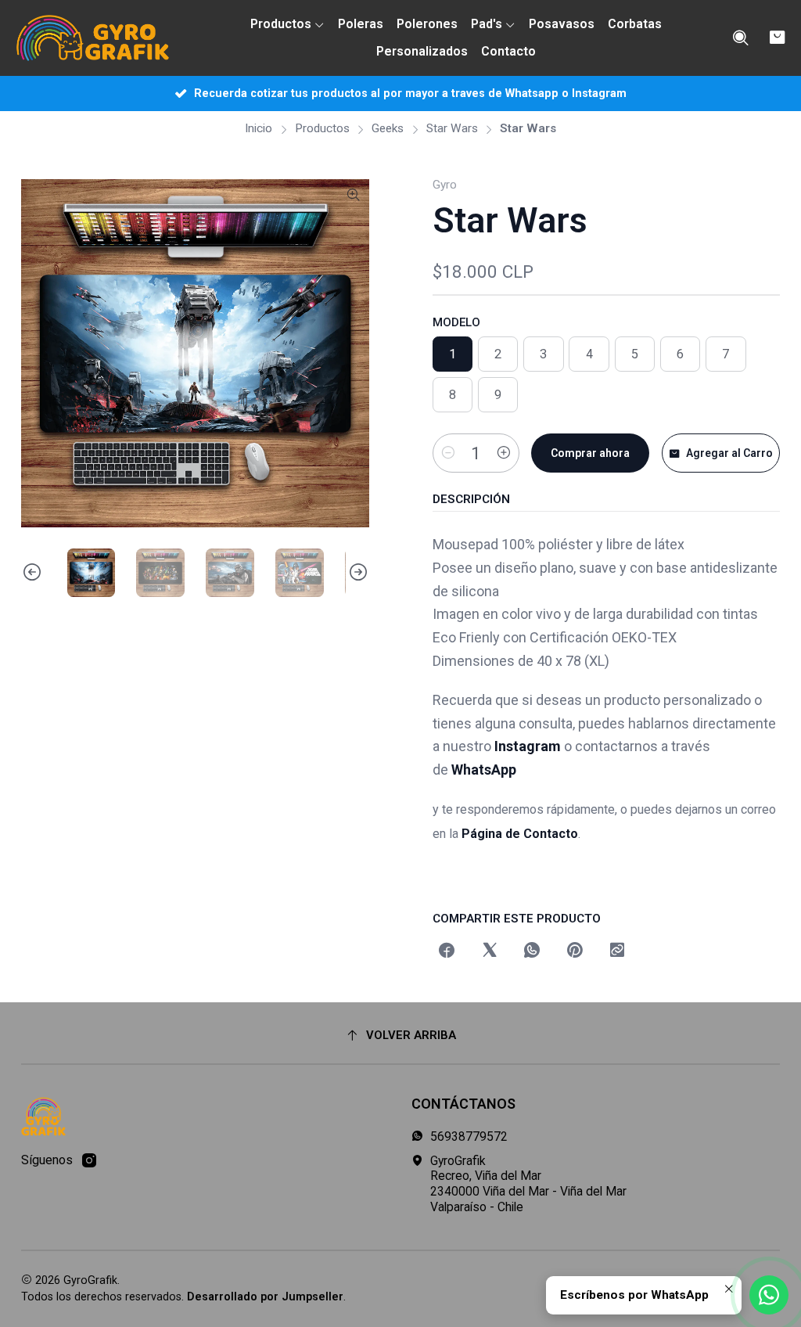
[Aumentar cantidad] (504, 453)
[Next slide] (357, 572)
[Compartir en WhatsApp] (532, 951)
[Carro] (777, 38)
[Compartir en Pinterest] (575, 951)
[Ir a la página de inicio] (92, 38)
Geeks (388, 129)
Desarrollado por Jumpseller (265, 1297)
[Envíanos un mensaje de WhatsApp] (768, 1294)
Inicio (258, 129)
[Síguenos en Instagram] (89, 1161)
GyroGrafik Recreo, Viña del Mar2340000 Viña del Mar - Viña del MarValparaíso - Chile (528, 1183)
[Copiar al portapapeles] (617, 951)
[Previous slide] (33, 572)
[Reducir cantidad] (448, 453)
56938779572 (469, 1136)
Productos (322, 129)
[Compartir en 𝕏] (490, 951)
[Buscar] (740, 38)
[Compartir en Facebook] (447, 951)
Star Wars (452, 129)
